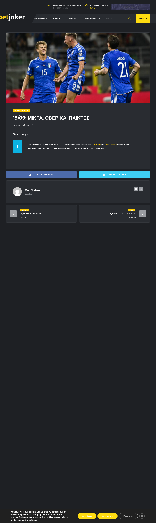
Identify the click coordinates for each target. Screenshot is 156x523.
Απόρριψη (107, 515)
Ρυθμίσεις (128, 515)
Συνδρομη (96, 144)
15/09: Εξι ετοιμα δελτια (122, 213)
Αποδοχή (87, 515)
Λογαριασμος (40, 18)
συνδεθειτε (111, 144)
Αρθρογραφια (90, 18)
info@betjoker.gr (60, 8)
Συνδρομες (72, 18)
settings (33, 520)
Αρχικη (56, 18)
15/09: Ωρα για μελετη (32, 213)
